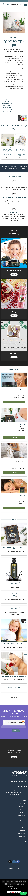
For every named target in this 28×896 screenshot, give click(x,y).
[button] (25, 5)
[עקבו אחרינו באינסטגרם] (14, 861)
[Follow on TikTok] (10, 861)
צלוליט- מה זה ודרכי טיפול (14, 687)
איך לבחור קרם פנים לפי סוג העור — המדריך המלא (14, 643)
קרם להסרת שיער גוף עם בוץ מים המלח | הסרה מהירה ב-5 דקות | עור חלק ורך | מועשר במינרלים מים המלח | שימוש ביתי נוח (7, 151)
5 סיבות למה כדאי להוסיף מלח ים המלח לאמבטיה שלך (14, 548)
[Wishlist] (8, 5)
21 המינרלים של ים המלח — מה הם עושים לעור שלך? (14, 676)
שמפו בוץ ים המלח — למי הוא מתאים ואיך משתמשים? (14, 582)
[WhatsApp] (23, 893)
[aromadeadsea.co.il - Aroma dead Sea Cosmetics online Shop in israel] (14, 4)
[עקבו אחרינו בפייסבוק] (18, 861)
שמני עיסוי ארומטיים (14, 695)
